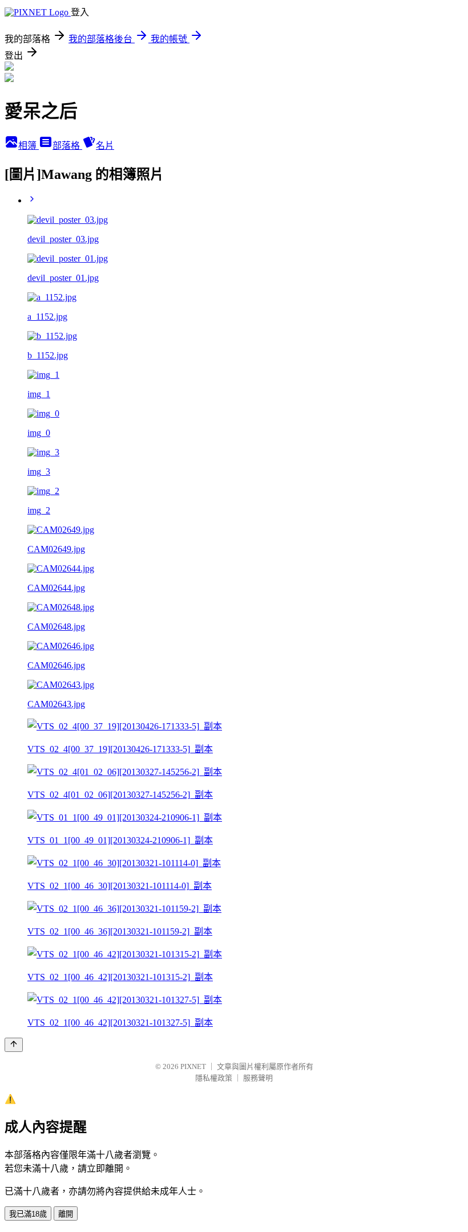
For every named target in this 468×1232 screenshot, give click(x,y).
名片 (105, 145)
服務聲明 (258, 1078)
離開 (65, 1214)
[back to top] (14, 1045)
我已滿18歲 (28, 1214)
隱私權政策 (213, 1078)
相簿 (28, 145)
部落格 (67, 145)
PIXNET (193, 1066)
